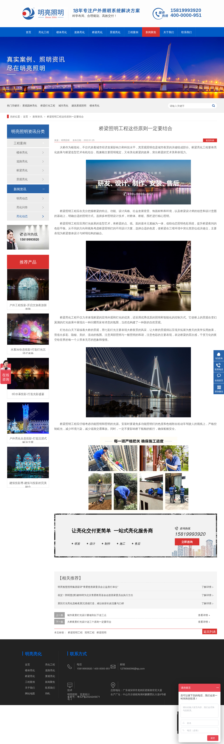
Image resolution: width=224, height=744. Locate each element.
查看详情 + (204, 615)
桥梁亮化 (97, 32)
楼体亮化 (61, 32)
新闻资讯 (38, 116)
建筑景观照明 (79, 105)
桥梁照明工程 (75, 632)
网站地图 (30, 693)
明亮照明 (72, 694)
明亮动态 (22, 198)
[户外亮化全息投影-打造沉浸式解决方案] (28, 418)
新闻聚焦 (151, 32)
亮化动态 (22, 216)
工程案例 (133, 32)
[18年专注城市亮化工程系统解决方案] (106, 11)
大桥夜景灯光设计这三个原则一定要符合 (89, 621)
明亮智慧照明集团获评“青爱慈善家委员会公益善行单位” (88, 586)
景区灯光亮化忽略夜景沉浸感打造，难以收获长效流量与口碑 (91, 603)
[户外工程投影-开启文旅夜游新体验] (28, 284)
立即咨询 (187, 542)
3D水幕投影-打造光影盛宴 (28, 394)
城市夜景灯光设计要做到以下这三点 (86, 615)
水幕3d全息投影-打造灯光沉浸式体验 (28, 351)
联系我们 (186, 32)
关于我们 (168, 32)
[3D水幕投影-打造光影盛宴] (28, 373)
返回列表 (210, 140)
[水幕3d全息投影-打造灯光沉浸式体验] (28, 329)
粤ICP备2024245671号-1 (83, 698)
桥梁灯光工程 (47, 105)
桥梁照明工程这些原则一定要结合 (65, 116)
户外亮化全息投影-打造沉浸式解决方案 (28, 440)
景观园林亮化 (29, 105)
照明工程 (89, 632)
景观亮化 (115, 32)
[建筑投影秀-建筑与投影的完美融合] (28, 462)
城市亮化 (63, 105)
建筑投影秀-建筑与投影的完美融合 (28, 485)
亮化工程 (43, 32)
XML (47, 693)
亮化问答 (22, 207)
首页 (28, 32)
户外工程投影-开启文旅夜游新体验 (28, 307)
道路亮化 (79, 32)
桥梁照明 (101, 632)
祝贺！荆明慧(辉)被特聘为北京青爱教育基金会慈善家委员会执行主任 (95, 595)
